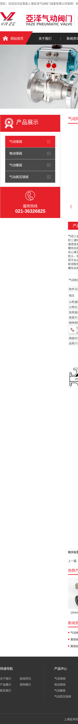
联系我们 (5, 690)
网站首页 (17, 38)
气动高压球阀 (18, 177)
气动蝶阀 (15, 165)
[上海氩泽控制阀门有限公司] (36, 24)
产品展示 (5, 684)
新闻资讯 (25, 678)
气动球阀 (15, 141)
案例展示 (25, 684)
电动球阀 (15, 153)
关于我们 (45, 38)
